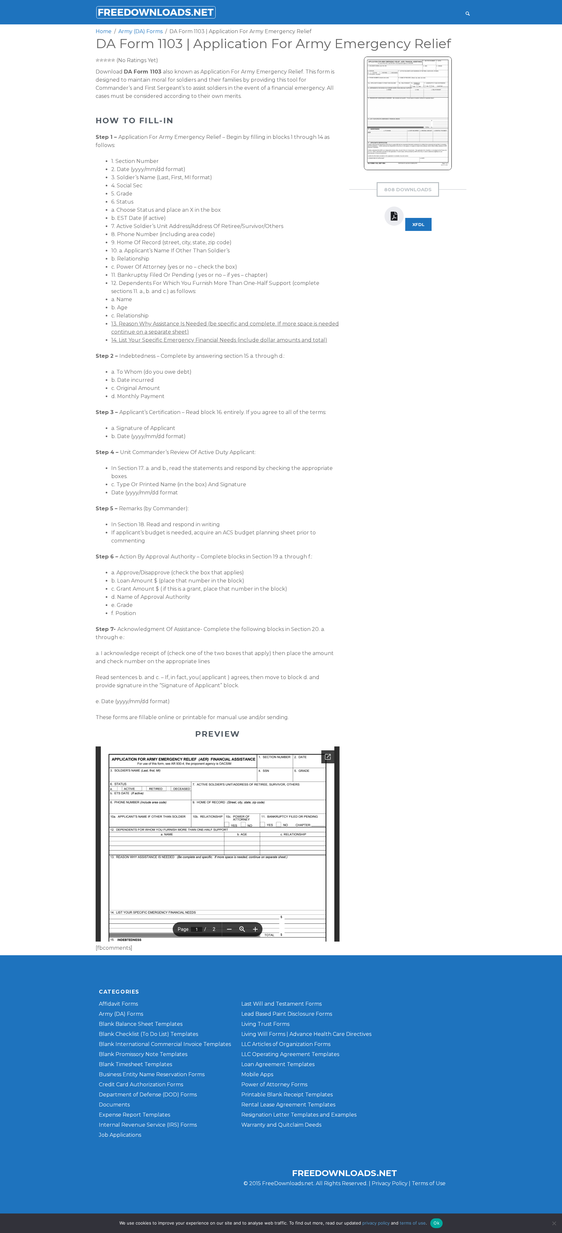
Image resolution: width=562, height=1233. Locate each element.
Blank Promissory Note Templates (143, 1054)
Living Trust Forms (265, 1024)
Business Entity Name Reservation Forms (152, 1074)
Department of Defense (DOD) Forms (148, 1095)
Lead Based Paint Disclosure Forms (286, 1014)
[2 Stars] (101, 60)
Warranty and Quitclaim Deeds (281, 1125)
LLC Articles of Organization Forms (285, 1044)
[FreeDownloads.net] (156, 12)
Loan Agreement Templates (277, 1064)
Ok (436, 1223)
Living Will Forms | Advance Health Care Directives (306, 1034)
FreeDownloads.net (344, 1173)
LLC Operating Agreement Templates (290, 1054)
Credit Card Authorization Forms (141, 1084)
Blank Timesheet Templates (135, 1064)
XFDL (418, 224)
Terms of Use (429, 1183)
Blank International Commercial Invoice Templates (165, 1044)
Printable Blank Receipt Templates (287, 1095)
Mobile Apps (257, 1074)
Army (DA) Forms (121, 1014)
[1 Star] (98, 60)
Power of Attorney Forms (274, 1084)
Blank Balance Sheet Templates (140, 1024)
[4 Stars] (109, 60)
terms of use (413, 1223)
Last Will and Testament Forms (281, 1004)
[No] (554, 1223)
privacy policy (376, 1223)
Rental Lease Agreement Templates (288, 1105)
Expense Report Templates (134, 1115)
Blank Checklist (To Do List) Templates (148, 1034)
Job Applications (120, 1135)
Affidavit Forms (118, 1004)
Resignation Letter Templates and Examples (298, 1115)
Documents (114, 1105)
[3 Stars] (105, 60)
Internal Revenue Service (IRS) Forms (148, 1125)
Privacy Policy (390, 1183)
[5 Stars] (113, 60)
